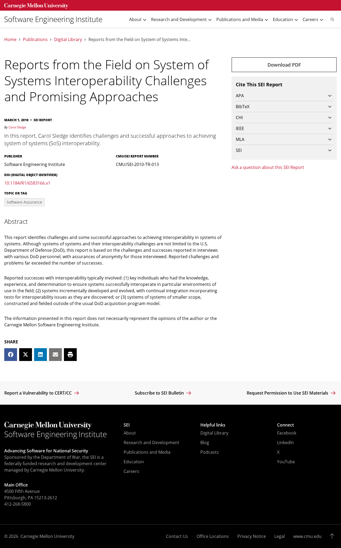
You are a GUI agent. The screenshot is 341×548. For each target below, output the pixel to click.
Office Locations (213, 536)
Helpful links (212, 425)
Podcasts (209, 452)
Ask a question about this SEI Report (268, 167)
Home (10, 39)
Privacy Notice (251, 536)
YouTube (286, 462)
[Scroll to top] (333, 536)
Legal (279, 536)
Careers (131, 471)
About (130, 433)
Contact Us (177, 536)
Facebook (286, 433)
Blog (204, 442)
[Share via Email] (55, 354)
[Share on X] (25, 354)
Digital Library (68, 39)
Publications (35, 39)
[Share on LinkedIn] (40, 354)
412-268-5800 (17, 504)
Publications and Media (147, 452)
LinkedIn (285, 442)
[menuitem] (55, 19)
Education (134, 462)
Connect (285, 425)
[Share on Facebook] (10, 354)
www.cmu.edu (307, 536)
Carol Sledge (17, 127)
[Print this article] (70, 354)
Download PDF (284, 65)
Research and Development (151, 442)
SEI (127, 425)
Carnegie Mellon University (47, 536)
